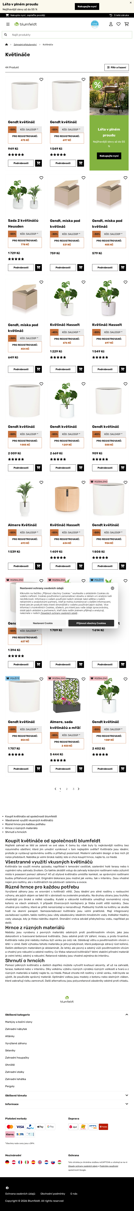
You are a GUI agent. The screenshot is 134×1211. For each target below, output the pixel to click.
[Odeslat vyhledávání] (5, 35)
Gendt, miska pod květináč (65, 224)
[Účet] (111, 24)
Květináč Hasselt (65, 325)
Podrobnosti (21, 163)
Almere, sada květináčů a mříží (65, 725)
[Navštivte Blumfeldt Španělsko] (33, 1162)
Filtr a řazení (118, 67)
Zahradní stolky (14, 1071)
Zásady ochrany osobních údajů (83, 1166)
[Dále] (78, 788)
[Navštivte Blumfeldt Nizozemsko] (46, 1162)
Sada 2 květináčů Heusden (23, 223)
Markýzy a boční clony (18, 1021)
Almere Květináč (22, 525)
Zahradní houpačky (17, 1057)
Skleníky (10, 1050)
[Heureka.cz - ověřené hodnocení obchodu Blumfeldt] (95, 24)
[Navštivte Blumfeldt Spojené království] (40, 1162)
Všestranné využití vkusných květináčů (29, 820)
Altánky (10, 1036)
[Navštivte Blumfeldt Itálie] (27, 1162)
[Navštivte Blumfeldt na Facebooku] (7, 1188)
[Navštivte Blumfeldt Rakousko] (14, 1162)
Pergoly (10, 1086)
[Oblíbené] (118, 24)
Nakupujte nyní (87, 6)
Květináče (48, 44)
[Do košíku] (38, 163)
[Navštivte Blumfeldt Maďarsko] (59, 1162)
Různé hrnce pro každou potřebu (25, 824)
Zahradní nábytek (16, 1029)
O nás (73, 1193)
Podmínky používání (109, 1166)
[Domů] (9, 44)
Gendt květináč (21, 122)
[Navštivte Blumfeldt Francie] (20, 1162)
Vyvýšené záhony (16, 1043)
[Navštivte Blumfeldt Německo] (7, 1162)
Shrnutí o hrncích (16, 832)
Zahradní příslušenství (25, 44)
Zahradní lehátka (15, 1079)
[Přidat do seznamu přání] (41, 79)
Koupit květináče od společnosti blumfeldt (31, 816)
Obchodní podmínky (53, 1193)
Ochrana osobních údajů (20, 1193)
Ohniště (10, 1064)
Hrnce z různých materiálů (21, 828)
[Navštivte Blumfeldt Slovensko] (53, 1162)
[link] (24, 95)
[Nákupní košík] (126, 24)
